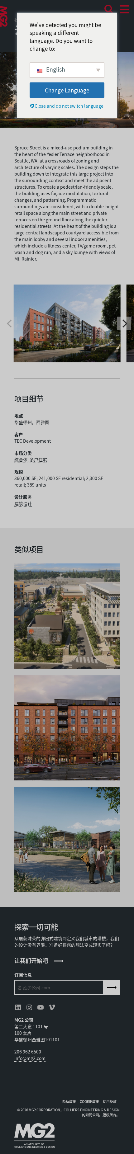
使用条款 (110, 1101)
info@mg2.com (29, 1058)
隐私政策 (69, 1101)
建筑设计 (23, 503)
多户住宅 (38, 459)
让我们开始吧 (31, 960)
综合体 (20, 459)
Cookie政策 (89, 1101)
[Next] (124, 323)
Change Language (67, 90)
